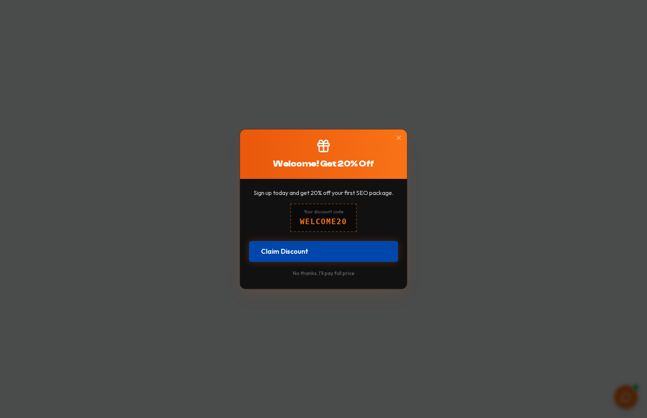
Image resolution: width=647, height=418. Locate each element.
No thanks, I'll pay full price (324, 273)
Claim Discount (284, 251)
